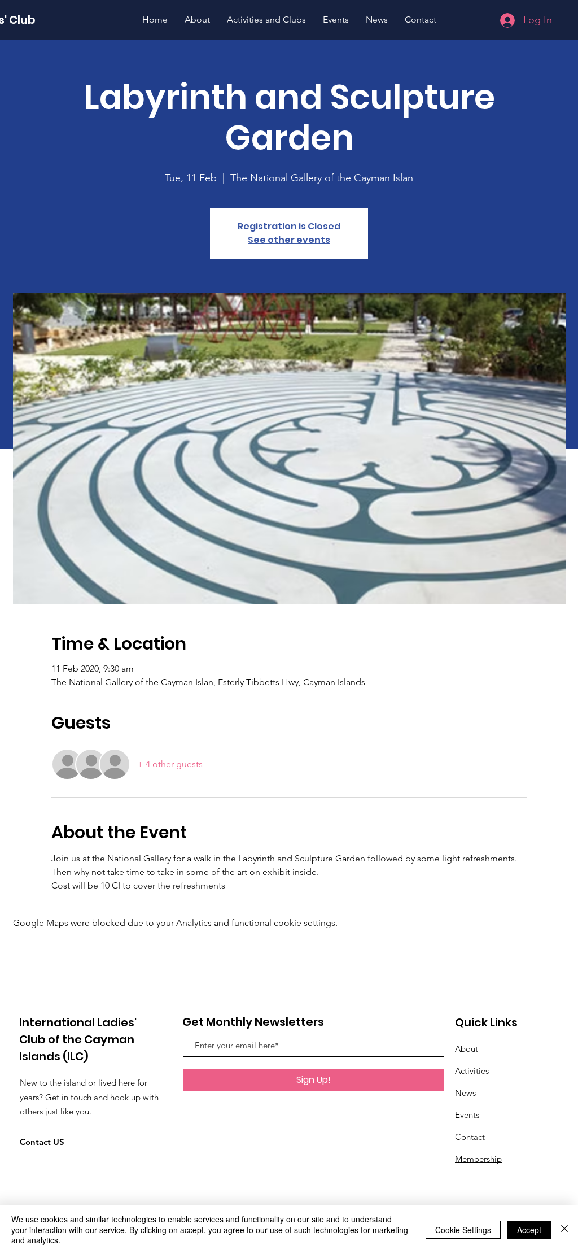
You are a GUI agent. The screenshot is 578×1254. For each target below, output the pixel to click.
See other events (289, 239)
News (465, 1092)
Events (467, 1114)
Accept (529, 1229)
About (466, 1048)
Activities (472, 1070)
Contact (470, 1136)
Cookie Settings (463, 1229)
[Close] (564, 1229)
